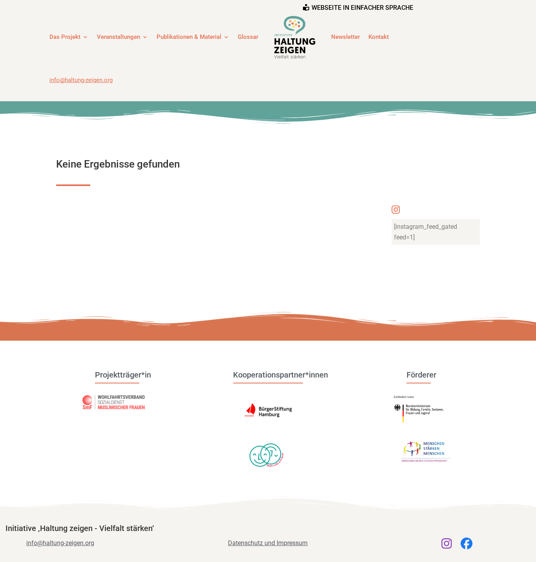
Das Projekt (64, 36)
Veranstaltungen (118, 36)
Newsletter (345, 36)
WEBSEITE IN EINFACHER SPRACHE (362, 7)
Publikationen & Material (189, 36)
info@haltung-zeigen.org (81, 80)
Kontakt (378, 36)
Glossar (248, 36)
